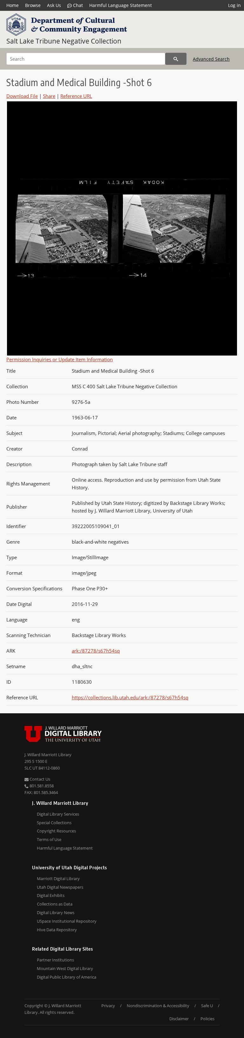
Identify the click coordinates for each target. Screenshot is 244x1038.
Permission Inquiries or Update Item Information (59, 359)
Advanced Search (211, 59)
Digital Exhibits (50, 895)
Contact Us (39, 779)
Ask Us (54, 5)
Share (49, 96)
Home (12, 5)
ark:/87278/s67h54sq (96, 651)
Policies (207, 1018)
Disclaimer (179, 1018)
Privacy (108, 1005)
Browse (33, 5)
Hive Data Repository (57, 930)
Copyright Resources (56, 831)
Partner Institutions (55, 960)
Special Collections (54, 822)
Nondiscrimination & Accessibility (158, 1005)
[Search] (175, 59)
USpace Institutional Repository (67, 921)
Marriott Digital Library (58, 878)
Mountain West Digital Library (65, 968)
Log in (234, 5)
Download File (22, 96)
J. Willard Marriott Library (47, 754)
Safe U (207, 1005)
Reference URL (76, 96)
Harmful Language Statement (120, 5)
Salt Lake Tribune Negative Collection (63, 41)
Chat (77, 5)
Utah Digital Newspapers (60, 887)
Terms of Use (49, 839)
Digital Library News (55, 912)
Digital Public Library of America (66, 977)
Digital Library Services (58, 814)
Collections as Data (54, 904)
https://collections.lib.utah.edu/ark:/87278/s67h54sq (130, 697)
